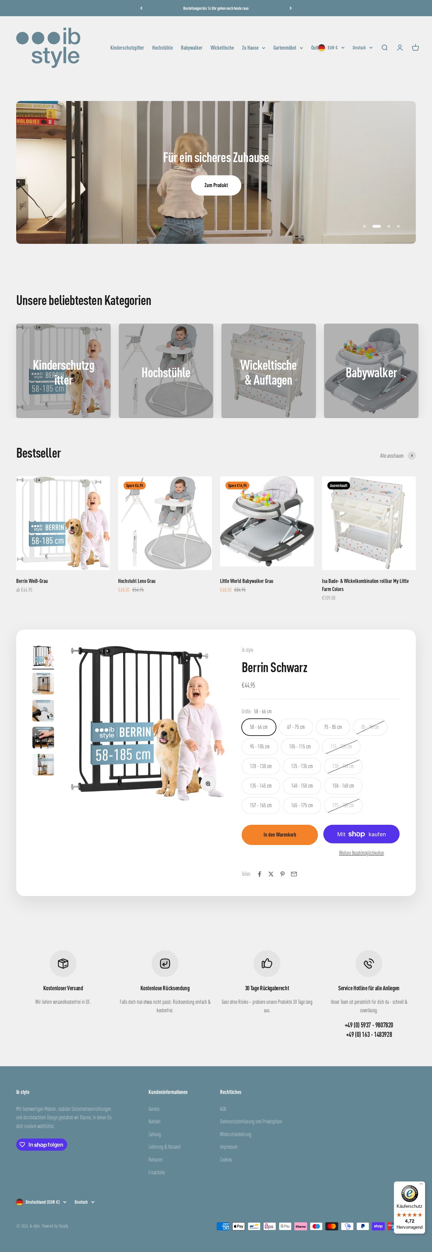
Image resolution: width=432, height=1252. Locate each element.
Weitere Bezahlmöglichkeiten (361, 853)
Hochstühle (162, 48)
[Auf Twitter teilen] (271, 874)
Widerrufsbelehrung (235, 1134)
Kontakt (154, 1121)
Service (153, 1109)
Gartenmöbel (284, 48)
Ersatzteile (156, 1172)
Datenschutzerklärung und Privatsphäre (251, 1121)
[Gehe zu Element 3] (43, 711)
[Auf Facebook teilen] (259, 874)
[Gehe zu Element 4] (43, 738)
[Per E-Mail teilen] (294, 874)
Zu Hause (250, 48)
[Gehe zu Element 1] (43, 657)
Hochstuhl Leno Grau (137, 581)
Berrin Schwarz (274, 667)
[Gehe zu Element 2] (43, 684)
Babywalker (191, 48)
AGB (223, 1109)
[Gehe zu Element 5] (43, 765)
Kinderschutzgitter (127, 48)
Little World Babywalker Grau (246, 581)
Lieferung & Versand (164, 1147)
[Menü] (421, 1185)
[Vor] (291, 8)
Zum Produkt (216, 185)
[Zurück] (141, 8)
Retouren (155, 1159)
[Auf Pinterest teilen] (282, 874)
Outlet (316, 48)
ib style (247, 650)
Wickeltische (222, 48)
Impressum (229, 1147)
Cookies (226, 1159)
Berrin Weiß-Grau (32, 581)
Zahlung (154, 1134)
